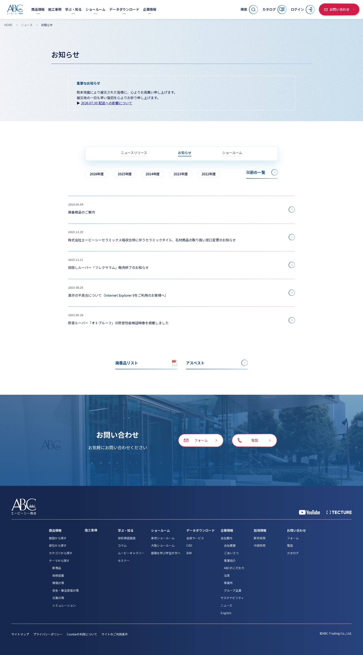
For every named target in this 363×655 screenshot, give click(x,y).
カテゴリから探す (60, 553)
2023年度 (181, 173)
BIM (189, 553)
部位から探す (58, 545)
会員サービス (195, 538)
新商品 (56, 568)
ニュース (27, 25)
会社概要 (230, 545)
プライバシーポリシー (48, 634)
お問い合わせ (296, 530)
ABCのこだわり (234, 568)
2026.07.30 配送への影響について (106, 102)
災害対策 (58, 598)
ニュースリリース (134, 153)
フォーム (293, 538)
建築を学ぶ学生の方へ (165, 553)
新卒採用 (260, 538)
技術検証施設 (126, 538)
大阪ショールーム (163, 545)
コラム (122, 545)
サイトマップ (20, 634)
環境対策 (58, 583)
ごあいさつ (231, 553)
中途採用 (260, 545)
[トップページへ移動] (15, 9)
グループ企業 (232, 590)
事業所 (228, 583)
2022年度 (208, 173)
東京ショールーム (163, 538)
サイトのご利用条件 (114, 634)
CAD (189, 545)
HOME (8, 25)
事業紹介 (230, 560)
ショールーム (232, 153)
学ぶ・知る (126, 530)
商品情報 (55, 530)
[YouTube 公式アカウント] (309, 512)
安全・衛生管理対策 (65, 590)
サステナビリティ (232, 598)
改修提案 (58, 575)
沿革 (227, 575)
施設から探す (58, 538)
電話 (290, 545)
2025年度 (125, 173)
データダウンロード (200, 530)
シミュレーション (64, 605)
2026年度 (97, 173)
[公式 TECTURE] (339, 512)
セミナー (124, 560)
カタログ (293, 553)
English (226, 613)
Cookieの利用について (82, 634)
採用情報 (260, 530)
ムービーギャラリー (131, 553)
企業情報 (227, 530)
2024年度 (153, 173)
